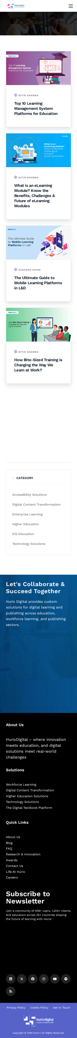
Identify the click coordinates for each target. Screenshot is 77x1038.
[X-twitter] (21, 979)
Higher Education (25, 524)
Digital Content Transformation (36, 504)
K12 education (23, 534)
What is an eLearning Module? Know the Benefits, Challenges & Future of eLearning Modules (34, 195)
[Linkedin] (10, 979)
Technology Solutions (28, 544)
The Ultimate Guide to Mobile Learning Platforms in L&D (38, 282)
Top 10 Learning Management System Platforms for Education (35, 108)
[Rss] (10, 991)
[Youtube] (55, 979)
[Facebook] (33, 979)
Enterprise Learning (27, 514)
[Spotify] (66, 979)
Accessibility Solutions (29, 495)
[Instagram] (44, 979)
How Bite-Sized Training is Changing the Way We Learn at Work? (38, 364)
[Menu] (70, 6)
